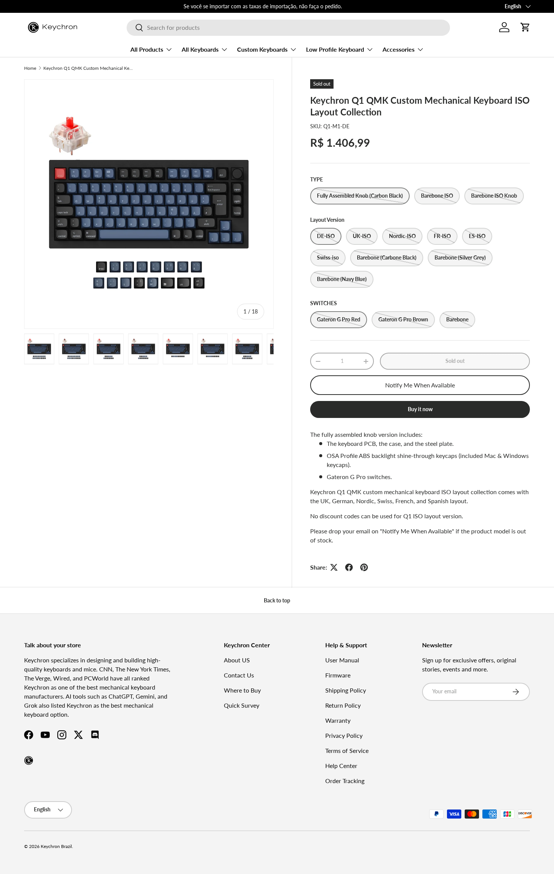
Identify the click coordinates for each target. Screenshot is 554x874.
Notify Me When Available (420, 385)
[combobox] (288, 27)
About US (237, 660)
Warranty (337, 720)
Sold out (455, 361)
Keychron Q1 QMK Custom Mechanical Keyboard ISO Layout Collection (88, 68)
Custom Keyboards (262, 49)
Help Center (341, 765)
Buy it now (420, 409)
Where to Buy (242, 690)
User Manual (342, 660)
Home (30, 68)
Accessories (399, 49)
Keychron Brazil (56, 846)
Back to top (277, 600)
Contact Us (239, 675)
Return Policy (343, 705)
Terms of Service (347, 750)
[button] (525, 27)
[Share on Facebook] (349, 567)
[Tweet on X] (333, 567)
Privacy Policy (344, 735)
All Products (146, 49)
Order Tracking (344, 780)
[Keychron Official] (28, 760)
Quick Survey (241, 705)
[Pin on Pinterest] (364, 567)
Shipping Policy (345, 690)
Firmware (337, 675)
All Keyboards (200, 49)
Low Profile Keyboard (335, 49)
